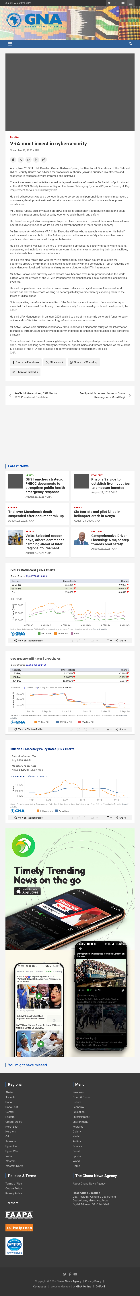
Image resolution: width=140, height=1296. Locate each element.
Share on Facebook (27, 362)
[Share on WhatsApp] (28, 160)
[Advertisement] (70, 435)
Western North (14, 1166)
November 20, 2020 (21, 150)
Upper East (11, 1146)
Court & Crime (81, 1097)
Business (78, 1092)
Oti (7, 1136)
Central (9, 1112)
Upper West (12, 1151)
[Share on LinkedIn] (36, 160)
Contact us (39, 1286)
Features (96, 531)
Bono (8, 1102)
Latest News (18, 466)
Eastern (10, 1116)
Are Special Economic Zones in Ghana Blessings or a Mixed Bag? (102, 395)
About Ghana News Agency (89, 1183)
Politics (77, 1141)
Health (30, 475)
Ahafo (9, 1092)
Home (76, 1166)
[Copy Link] (44, 160)
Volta (8, 1156)
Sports (30, 531)
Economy (97, 475)
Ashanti (10, 1097)
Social (14, 136)
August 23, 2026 (35, 496)
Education (79, 1112)
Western (10, 1161)
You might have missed (27, 1065)
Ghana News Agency (69, 1281)
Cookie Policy (13, 1188)
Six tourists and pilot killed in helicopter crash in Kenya (97, 514)
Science (77, 1146)
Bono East (11, 1107)
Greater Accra (13, 1121)
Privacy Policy (13, 1193)
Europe (12, 507)
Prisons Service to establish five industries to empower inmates (110, 483)
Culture (77, 1102)
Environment (80, 1121)
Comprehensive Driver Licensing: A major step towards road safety (110, 540)
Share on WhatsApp (85, 362)
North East (11, 1126)
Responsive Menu (131, 3)
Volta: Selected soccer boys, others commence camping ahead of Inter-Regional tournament (45, 542)
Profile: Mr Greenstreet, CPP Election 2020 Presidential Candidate (36, 395)
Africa (78, 507)
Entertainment (81, 1116)
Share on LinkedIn (27, 372)
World (76, 1161)
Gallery (77, 1131)
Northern (10, 1131)
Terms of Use (13, 1183)
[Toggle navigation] (10, 44)
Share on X (56, 362)
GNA (37, 150)
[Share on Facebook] (13, 160)
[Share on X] (21, 160)
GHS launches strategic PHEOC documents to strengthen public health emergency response (45, 485)
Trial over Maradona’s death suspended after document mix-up (36, 514)
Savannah (11, 1141)
